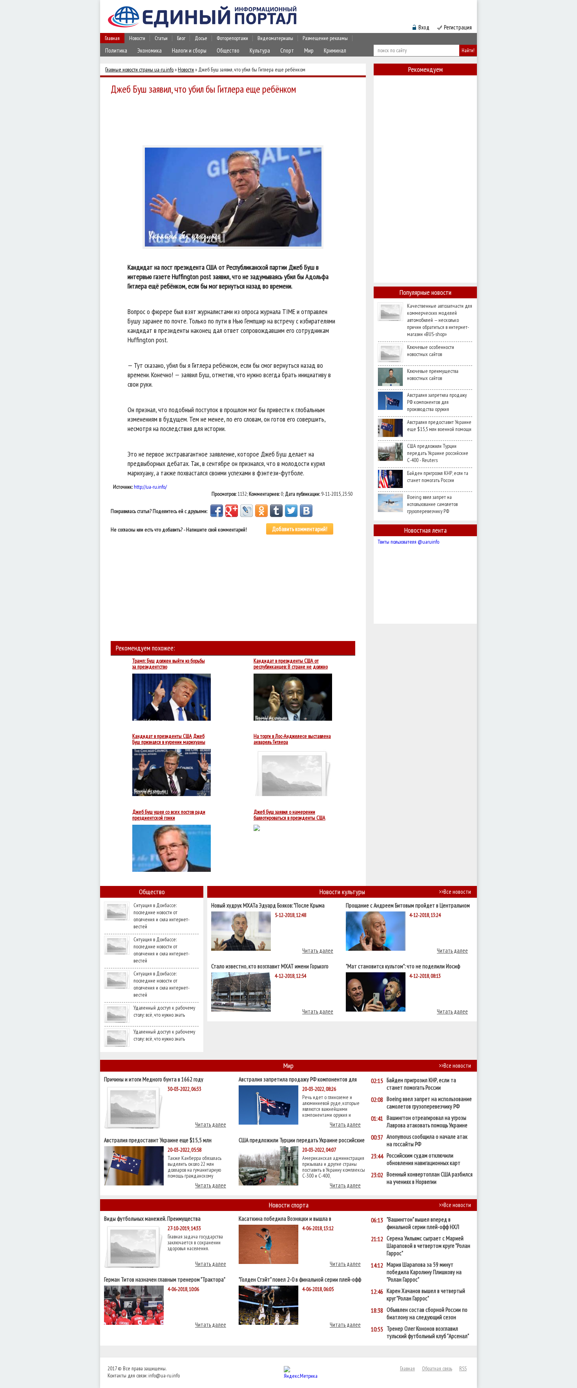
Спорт (287, 50)
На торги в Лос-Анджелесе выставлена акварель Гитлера (292, 739)
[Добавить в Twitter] (291, 510)
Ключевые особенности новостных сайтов (430, 350)
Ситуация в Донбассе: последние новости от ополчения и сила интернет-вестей (161, 916)
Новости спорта (289, 1204)
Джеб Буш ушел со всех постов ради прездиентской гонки (168, 815)
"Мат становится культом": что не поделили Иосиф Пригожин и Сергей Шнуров (403, 965)
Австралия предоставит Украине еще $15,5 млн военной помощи (439, 425)
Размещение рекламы (325, 38)
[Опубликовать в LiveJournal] (246, 510)
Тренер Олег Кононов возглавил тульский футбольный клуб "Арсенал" (428, 1332)
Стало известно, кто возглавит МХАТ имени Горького (270, 965)
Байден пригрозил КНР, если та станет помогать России (437, 476)
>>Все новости (455, 891)
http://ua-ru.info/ (150, 486)
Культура (260, 50)
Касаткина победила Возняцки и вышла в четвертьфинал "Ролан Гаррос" (285, 1218)
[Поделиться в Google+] (231, 510)
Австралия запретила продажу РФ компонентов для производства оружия (437, 402)
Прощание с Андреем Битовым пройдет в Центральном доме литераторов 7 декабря (408, 905)
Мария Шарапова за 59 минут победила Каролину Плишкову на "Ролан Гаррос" (424, 1272)
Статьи (161, 38)
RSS (463, 1368)
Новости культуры (342, 891)
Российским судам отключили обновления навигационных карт (423, 1159)
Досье (201, 38)
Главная (112, 38)
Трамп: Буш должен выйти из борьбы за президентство (168, 664)
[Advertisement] (235, 118)
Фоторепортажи (232, 38)
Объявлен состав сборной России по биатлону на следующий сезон (427, 1313)
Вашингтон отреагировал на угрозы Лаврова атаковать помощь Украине (427, 1121)
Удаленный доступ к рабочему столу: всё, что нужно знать (164, 1011)
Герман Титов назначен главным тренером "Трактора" (164, 1279)
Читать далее (317, 950)
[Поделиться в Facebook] (216, 510)
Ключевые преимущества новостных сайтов (432, 374)
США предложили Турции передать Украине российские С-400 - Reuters (437, 453)
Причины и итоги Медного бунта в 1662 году (153, 1079)
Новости (137, 38)
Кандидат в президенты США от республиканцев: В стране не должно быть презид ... (291, 664)
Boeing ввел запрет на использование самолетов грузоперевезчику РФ (432, 504)
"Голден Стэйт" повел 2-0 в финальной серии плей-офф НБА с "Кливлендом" (300, 1279)
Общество (228, 50)
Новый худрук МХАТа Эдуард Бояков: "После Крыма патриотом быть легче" (268, 905)
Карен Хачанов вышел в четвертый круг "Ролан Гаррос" (426, 1294)
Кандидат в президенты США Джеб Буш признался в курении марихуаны (168, 739)
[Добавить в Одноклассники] (261, 510)
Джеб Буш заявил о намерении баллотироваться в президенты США (289, 815)
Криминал (335, 50)
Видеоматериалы (275, 38)
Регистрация (458, 27)
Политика (116, 50)
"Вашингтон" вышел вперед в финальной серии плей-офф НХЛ (423, 1223)
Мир (309, 50)
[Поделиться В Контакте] (306, 510)
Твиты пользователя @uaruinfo (408, 541)
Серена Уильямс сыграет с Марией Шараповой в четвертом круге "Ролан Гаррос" (428, 1246)
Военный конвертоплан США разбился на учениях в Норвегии (430, 1178)
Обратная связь (437, 1368)
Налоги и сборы (189, 50)
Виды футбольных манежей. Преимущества (152, 1218)
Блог (181, 38)
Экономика (149, 50)
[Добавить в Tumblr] (276, 510)
